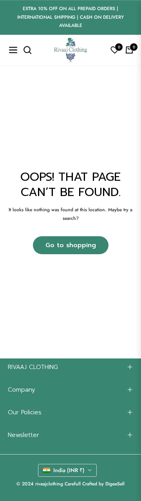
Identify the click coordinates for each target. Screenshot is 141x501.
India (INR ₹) (69, 470)
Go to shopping (70, 245)
